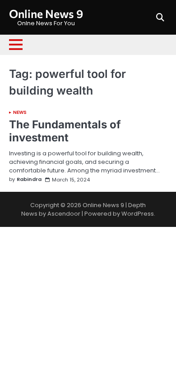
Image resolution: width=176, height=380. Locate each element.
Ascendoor (63, 213)
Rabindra (29, 179)
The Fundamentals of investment (65, 131)
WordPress (137, 213)
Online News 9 (46, 13)
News (20, 112)
